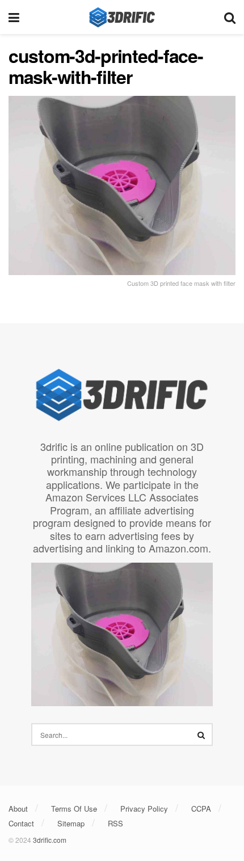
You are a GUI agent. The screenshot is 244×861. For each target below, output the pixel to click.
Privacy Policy (144, 808)
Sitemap (71, 823)
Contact (21, 823)
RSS (115, 823)
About (18, 808)
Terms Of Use (74, 808)
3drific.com (49, 840)
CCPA (201, 808)
